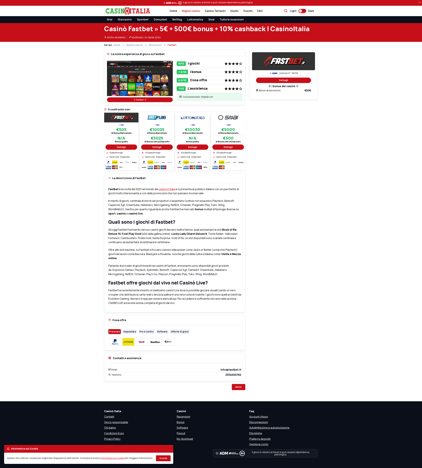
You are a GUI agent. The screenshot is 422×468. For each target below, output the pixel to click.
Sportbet (143, 19)
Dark (311, 11)
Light (293, 11)
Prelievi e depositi (260, 439)
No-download (185, 439)
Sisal (211, 19)
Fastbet (140, 99)
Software (182, 427)
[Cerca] (286, 11)
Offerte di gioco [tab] (180, 331)
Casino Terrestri (215, 11)
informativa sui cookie (112, 458)
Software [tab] (162, 331)
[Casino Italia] (127, 11)
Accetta (163, 458)
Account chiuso (258, 416)
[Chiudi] (419, 2)
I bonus (195, 72)
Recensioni (183, 416)
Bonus (180, 422)
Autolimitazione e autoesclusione (269, 427)
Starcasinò (125, 19)
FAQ (259, 11)
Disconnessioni (258, 422)
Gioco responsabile (116, 422)
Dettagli (283, 80)
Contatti (109, 416)
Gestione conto (258, 444)
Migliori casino (191, 11)
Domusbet (160, 19)
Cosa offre (198, 80)
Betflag (177, 19)
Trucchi (248, 11)
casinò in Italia (167, 189)
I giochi (194, 63)
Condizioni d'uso (114, 433)
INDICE (238, 387)
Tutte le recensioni (232, 19)
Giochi (234, 11)
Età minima (255, 433)
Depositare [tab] (129, 331)
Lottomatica (195, 19)
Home (173, 11)
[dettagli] (121, 117)
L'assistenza (198, 88)
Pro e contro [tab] (146, 331)
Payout (181, 433)
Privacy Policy (112, 439)
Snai (109, 19)
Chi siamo (110, 427)
